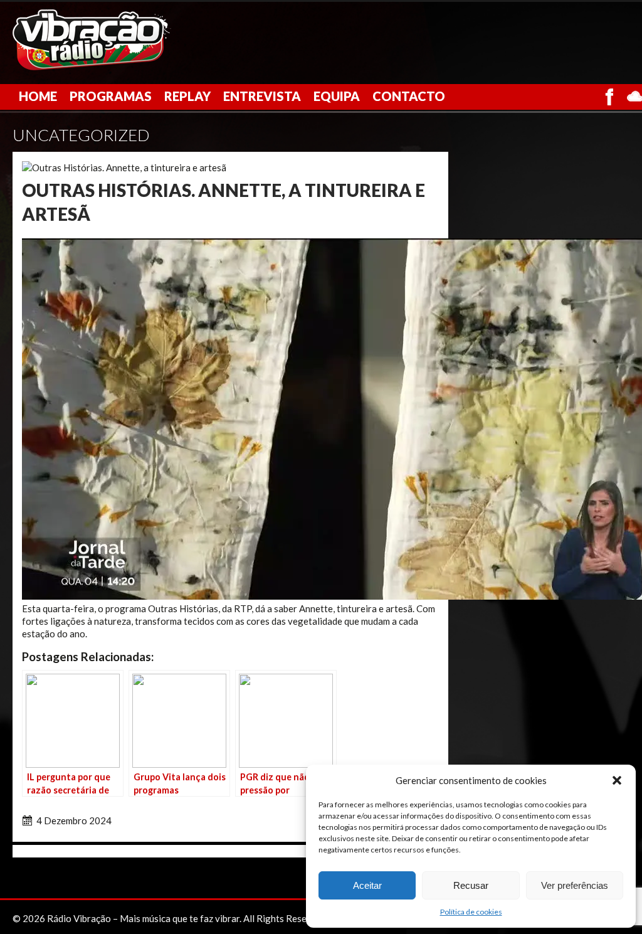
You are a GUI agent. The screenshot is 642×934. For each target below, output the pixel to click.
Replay (187, 95)
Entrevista (262, 95)
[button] (617, 780)
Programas (111, 95)
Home (38, 95)
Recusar (470, 885)
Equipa (336, 95)
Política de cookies (471, 911)
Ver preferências (574, 885)
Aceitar (367, 885)
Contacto (408, 95)
